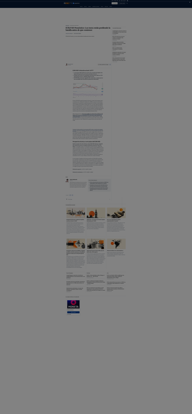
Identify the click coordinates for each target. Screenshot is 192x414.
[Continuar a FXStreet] (190, 2)
